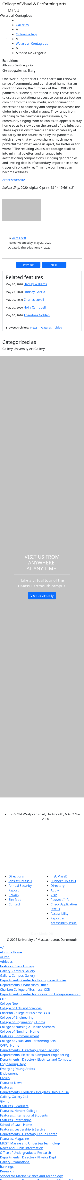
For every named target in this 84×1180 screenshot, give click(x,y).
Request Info (60, 899)
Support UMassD (63, 881)
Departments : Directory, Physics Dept (28, 1157)
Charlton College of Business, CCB (25, 989)
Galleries (22, 25)
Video (58, 327)
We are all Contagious (32, 43)
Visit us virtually (42, 596)
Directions (16, 876)
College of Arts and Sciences (21, 1008)
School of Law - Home (16, 1125)
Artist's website (13, 180)
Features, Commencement (19, 1036)
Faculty (5, 1078)
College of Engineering (17, 1017)
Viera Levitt (19, 238)
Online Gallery (26, 34)
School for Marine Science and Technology (31, 1176)
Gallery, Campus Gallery (17, 971)
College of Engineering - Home (22, 1022)
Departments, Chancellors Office (24, 985)
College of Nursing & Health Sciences (27, 1027)
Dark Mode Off (42, 933)
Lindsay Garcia (34, 292)
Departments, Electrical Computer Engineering (34, 1055)
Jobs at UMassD (20, 881)
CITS (3, 999)
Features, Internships (15, 1120)
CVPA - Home (9, 1045)
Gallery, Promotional (15, 1162)
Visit (54, 895)
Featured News (11, 1083)
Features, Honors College (18, 1111)
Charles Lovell (34, 299)
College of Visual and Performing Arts (28, 1041)
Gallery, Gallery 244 (14, 1097)
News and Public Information (21, 1148)
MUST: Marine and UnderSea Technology (30, 1143)
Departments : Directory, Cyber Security (29, 1050)
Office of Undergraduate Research (25, 1152)
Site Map (15, 899)
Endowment (9, 1073)
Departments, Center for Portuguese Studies (33, 980)
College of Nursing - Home (19, 1031)
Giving (4, 1101)
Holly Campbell (35, 307)
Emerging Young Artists (17, 1069)
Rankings (7, 1166)
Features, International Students (24, 1115)
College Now (9, 1003)
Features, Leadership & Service (22, 1129)
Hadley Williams (35, 284)
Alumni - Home (11, 952)
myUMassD (59, 876)
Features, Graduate (14, 1106)
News (34, 327)
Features (46, 327)
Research (7, 1171)
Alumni (5, 957)
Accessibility (59, 913)
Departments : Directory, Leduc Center (28, 1134)
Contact (14, 904)
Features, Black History (17, 966)
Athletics (6, 961)
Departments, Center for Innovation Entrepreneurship (40, 994)
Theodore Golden (37, 315)
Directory (57, 885)
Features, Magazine (14, 1139)
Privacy (14, 895)
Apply (55, 890)
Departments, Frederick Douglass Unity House (34, 1092)
